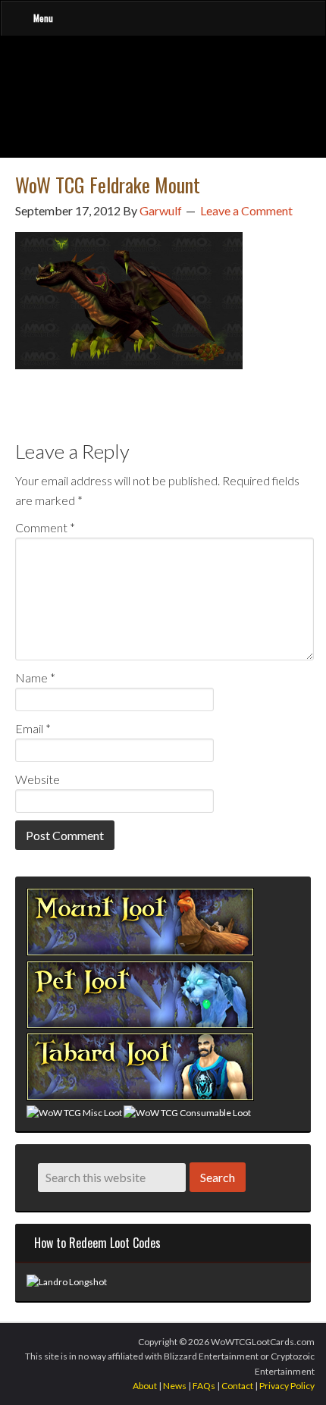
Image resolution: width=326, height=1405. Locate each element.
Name (35, 677)
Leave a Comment (246, 210)
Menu (43, 17)
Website (37, 779)
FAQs (204, 1385)
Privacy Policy (287, 1385)
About (145, 1385)
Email (33, 728)
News (175, 1385)
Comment (45, 527)
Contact (237, 1385)
